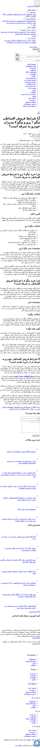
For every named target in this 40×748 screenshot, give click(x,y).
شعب (34, 36)
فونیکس (16, 14)
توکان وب (18, 745)
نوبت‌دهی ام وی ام (13, 32)
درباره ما (25, 40)
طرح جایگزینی (31, 23)
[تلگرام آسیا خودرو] (35, 621)
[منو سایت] (37, 2)
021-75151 (36, 638)
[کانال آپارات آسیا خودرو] (32, 621)
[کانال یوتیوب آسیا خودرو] (29, 621)
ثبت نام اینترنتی (19, 23)
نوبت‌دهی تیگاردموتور (22, 34)
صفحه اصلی (31, 10)
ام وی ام (22, 14)
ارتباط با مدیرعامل (29, 106)
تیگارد (27, 16)
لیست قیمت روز (19, 21)
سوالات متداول (16, 40)
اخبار (28, 27)
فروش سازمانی (7, 21)
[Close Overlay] (38, 52)
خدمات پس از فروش (28, 32)
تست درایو (10, 23)
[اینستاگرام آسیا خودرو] (38, 621)
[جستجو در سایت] (17, 55)
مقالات (33, 27)
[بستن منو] (39, 111)
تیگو (38, 113)
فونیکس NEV (7, 14)
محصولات (32, 659)
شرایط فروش (31, 21)
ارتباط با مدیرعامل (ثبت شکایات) (18, 42)
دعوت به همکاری (30, 104)
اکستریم (33, 16)
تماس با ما (32, 40)
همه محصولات (31, 14)
